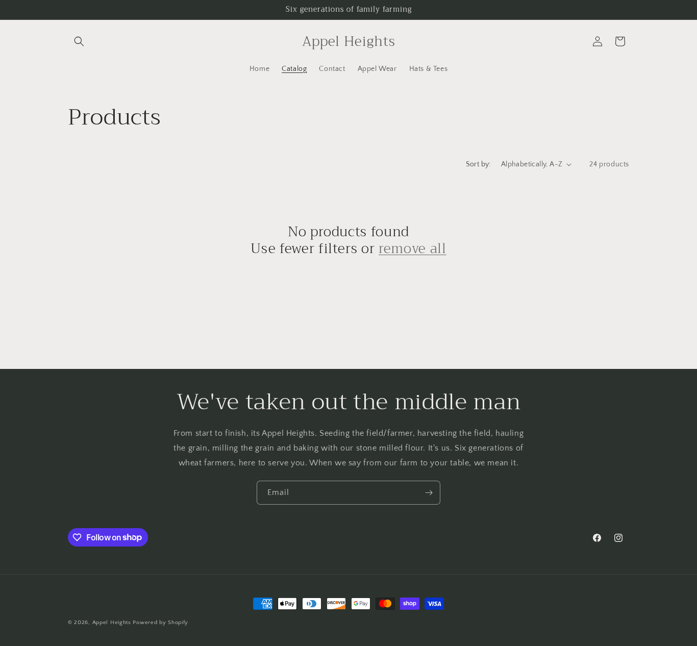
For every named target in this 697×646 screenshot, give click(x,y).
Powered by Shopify (160, 622)
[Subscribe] (428, 493)
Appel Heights (111, 622)
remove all (412, 249)
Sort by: (478, 164)
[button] (79, 41)
